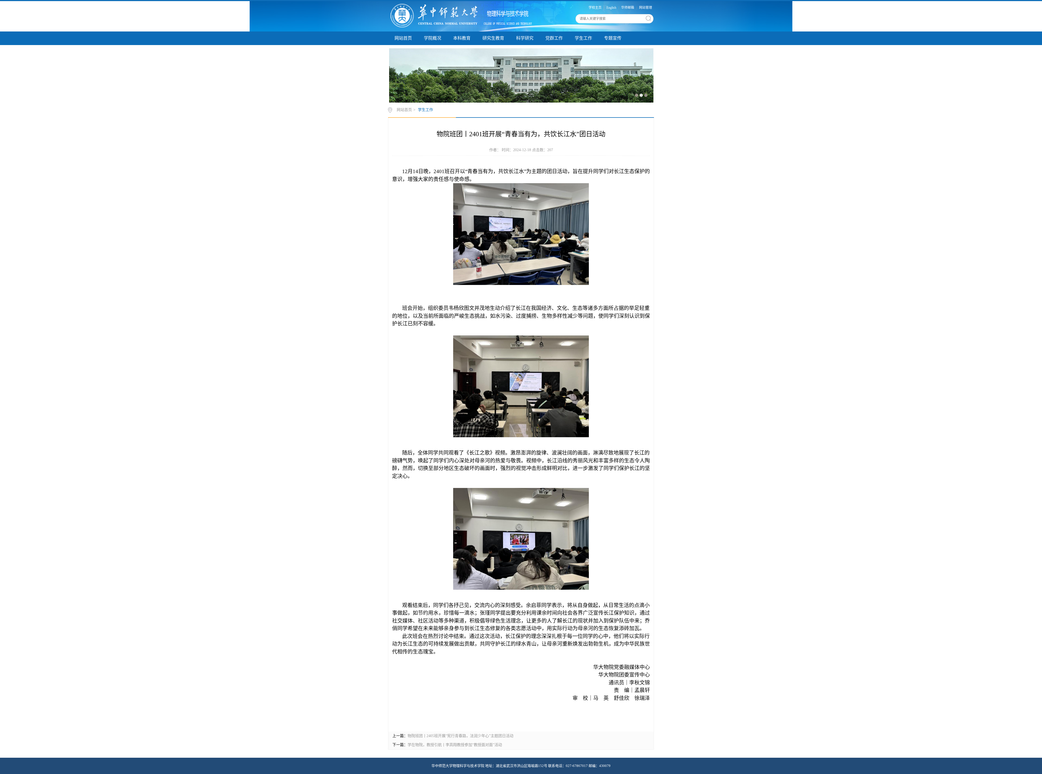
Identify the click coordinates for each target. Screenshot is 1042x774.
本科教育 (462, 38)
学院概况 (432, 38)
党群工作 (554, 38)
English (611, 7)
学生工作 (583, 38)
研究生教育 (493, 38)
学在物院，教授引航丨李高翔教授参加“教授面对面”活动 (455, 745)
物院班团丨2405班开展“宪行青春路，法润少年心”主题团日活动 (460, 736)
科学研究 (524, 38)
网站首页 (403, 38)
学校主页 (595, 7)
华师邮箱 (627, 7)
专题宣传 (612, 38)
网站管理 (645, 7)
